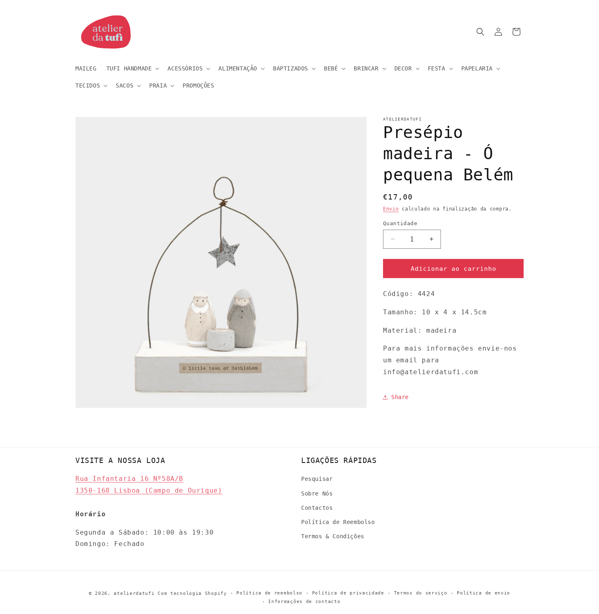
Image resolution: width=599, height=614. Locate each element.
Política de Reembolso (338, 522)
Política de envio (483, 593)
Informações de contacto (304, 601)
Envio (391, 209)
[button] (132, 68)
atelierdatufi (134, 593)
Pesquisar (317, 479)
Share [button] (400, 397)
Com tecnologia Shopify (192, 593)
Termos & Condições (332, 536)
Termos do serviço (420, 593)
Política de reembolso (269, 593)
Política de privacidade (348, 593)
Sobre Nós (317, 493)
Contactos (317, 507)
